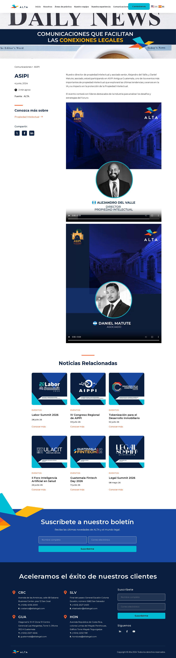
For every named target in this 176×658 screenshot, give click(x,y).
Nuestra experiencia (101, 7)
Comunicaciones (121, 7)
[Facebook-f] (127, 631)
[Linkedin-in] (120, 631)
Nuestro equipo (81, 7)
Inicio (38, 7)
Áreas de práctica (63, 7)
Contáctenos (139, 6)
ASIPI (110, 78)
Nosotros (47, 7)
